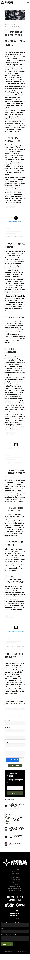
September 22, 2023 (11, 26)
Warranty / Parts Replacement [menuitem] (15, 888)
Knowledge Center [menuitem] (15, 881)
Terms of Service (23, 950)
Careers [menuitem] (15, 883)
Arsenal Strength (10, 24)
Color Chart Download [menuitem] (15, 879)
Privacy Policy (15, 950)
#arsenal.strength (15, 913)
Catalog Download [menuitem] (15, 877)
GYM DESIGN (9, 27)
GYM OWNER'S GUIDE (18, 27)
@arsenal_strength (15, 915)
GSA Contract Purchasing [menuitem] (15, 890)
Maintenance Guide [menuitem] (15, 887)
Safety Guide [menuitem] (15, 885)
